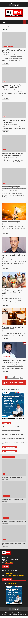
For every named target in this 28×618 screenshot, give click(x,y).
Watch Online (24, 22)
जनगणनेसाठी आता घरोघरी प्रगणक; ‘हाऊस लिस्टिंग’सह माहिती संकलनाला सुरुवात (14, 143)
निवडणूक (4, 356)
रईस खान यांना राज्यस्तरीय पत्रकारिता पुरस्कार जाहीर (14, 245)
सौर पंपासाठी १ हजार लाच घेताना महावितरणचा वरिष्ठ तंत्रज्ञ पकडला (14, 110)
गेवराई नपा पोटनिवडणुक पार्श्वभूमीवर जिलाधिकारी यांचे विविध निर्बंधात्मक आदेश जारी (14, 176)
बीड (3, 473)
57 (18, 377)
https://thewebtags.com (14, 389)
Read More (5, 63)
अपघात (7, 46)
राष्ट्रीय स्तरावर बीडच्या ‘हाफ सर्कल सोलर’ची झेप (10, 427)
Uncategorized (6, 495)
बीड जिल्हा (11, 46)
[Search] (20, 22)
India (4, 46)
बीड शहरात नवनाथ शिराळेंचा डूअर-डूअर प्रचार (14, 350)
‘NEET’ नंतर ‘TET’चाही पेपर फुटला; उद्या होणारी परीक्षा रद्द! (12, 434)
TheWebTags (23, 614)
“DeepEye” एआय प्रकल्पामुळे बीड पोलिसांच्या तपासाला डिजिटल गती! (14, 75)
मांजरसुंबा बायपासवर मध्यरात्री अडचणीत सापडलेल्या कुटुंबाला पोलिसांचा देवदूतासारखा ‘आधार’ (14, 280)
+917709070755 (9, 387)
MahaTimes (6, 54)
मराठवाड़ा (4, 539)
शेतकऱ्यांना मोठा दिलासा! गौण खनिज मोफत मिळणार (11, 430)
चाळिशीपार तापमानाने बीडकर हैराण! (14, 211)
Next (21, 377)
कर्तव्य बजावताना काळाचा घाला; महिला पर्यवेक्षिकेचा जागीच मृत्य (13, 438)
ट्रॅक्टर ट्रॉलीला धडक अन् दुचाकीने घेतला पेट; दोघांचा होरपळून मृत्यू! (14, 40)
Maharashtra (6, 517)
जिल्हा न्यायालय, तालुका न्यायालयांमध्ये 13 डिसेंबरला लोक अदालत (14, 316)
